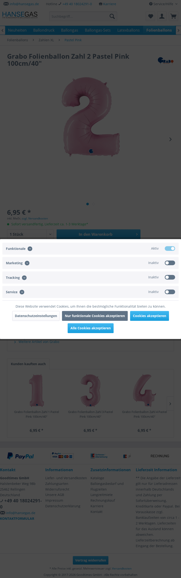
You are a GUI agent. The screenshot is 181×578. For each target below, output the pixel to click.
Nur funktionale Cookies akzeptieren (95, 316)
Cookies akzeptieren (149, 316)
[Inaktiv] (170, 262)
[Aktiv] (170, 248)
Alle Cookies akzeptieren (90, 328)
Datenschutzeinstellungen (36, 316)
